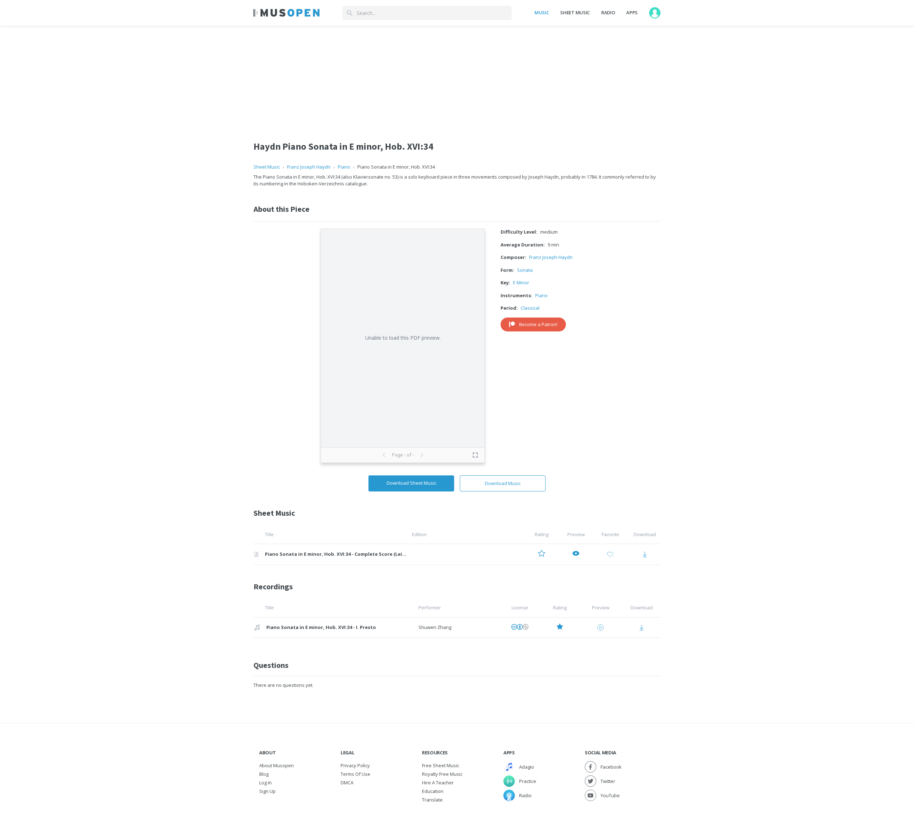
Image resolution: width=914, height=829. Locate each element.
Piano (344, 167)
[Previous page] (384, 455)
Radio (608, 12)
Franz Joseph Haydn (309, 167)
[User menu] (655, 13)
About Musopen (276, 765)
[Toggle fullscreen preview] (475, 455)
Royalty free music (442, 774)
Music (541, 12)
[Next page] (421, 455)
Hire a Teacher (438, 782)
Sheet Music (574, 12)
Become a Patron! (538, 324)
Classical (530, 308)
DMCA (347, 782)
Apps (632, 12)
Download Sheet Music (411, 483)
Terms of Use (355, 774)
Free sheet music (440, 765)
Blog (263, 774)
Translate (432, 799)
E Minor (521, 282)
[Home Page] (286, 13)
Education (432, 791)
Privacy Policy (355, 765)
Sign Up (267, 791)
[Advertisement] (457, 76)
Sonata (525, 270)
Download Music (503, 483)
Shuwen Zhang (434, 627)
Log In (265, 782)
